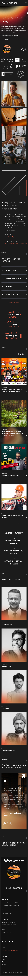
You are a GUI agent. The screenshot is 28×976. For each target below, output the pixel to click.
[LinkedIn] (9, 941)
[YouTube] (12, 941)
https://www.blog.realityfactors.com (14, 237)
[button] (22, 49)
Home (3, 959)
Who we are (14, 861)
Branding (4, 387)
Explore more (5, 39)
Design (4, 513)
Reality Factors (8, 972)
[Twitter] (5, 941)
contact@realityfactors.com (9, 950)
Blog (2, 962)
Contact (3, 964)
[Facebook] (2, 941)
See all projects (13, 524)
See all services (13, 302)
